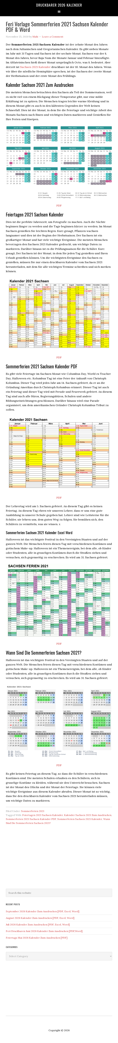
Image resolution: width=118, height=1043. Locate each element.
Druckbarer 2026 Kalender (59, 5)
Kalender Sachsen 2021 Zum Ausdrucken (87, 815)
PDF (59, 205)
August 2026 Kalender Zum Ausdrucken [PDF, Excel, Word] (40, 917)
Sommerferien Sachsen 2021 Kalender (79, 819)
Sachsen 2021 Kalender (35, 67)
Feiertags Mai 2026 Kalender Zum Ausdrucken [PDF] (36, 937)
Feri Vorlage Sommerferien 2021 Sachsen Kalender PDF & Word (57, 26)
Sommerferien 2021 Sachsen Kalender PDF (31, 819)
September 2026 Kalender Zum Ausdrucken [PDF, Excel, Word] (42, 911)
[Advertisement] (59, 861)
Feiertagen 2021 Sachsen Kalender (42, 815)
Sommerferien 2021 (32, 811)
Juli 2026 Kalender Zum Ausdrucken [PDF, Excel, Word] (38, 924)
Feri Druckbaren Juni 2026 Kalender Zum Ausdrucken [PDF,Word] (44, 931)
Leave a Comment (52, 36)
